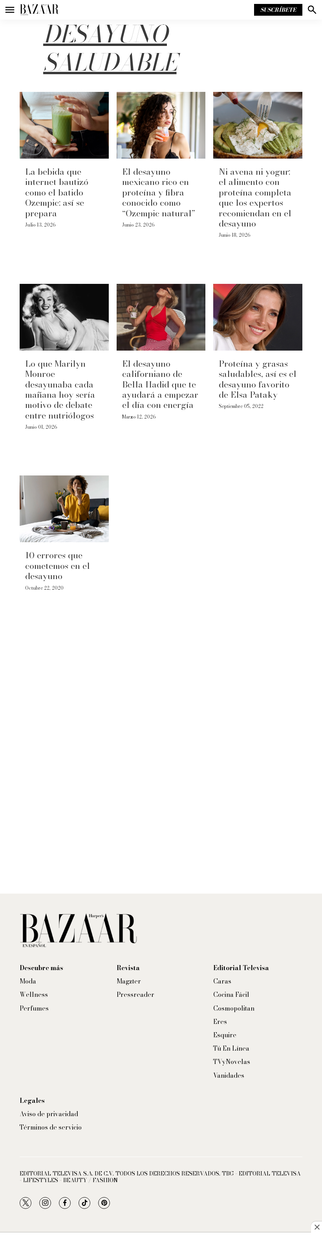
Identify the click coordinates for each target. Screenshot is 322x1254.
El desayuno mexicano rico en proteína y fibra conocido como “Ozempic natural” (158, 192)
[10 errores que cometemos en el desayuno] (64, 508)
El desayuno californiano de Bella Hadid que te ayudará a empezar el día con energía (160, 384)
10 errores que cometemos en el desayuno (57, 565)
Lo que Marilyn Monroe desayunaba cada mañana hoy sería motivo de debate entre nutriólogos (60, 389)
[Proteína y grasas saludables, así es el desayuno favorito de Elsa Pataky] (257, 317)
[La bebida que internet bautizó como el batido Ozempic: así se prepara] (64, 125)
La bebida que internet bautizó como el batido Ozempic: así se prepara (56, 192)
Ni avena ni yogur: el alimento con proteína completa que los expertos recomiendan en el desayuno (255, 197)
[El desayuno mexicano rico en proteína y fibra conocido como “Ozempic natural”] (161, 125)
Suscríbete (278, 9)
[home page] (39, 10)
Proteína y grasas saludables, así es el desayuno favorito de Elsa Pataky (257, 379)
